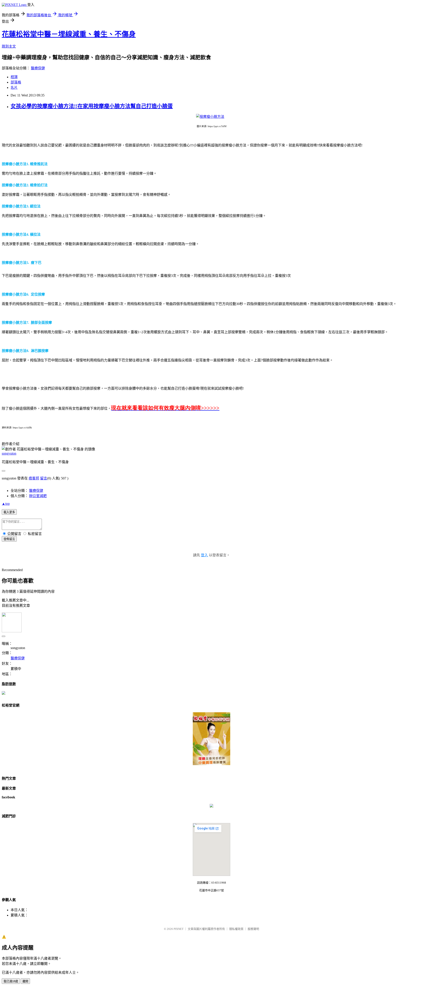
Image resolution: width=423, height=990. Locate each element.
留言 (43, 478)
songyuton (9, 453)
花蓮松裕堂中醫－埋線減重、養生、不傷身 (69, 34)
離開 (25, 981)
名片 (14, 87)
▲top (6, 503)
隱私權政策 (236, 929)
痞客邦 (34, 478)
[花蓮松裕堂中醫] (211, 806)
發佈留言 (9, 539)
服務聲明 (253, 929)
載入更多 (9, 512)
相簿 (14, 77)
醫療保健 (38, 68)
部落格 (16, 82)
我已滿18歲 (11, 981)
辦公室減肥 (38, 496)
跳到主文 (9, 46)
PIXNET (179, 929)
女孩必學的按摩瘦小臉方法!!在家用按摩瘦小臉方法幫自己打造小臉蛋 (92, 106)
